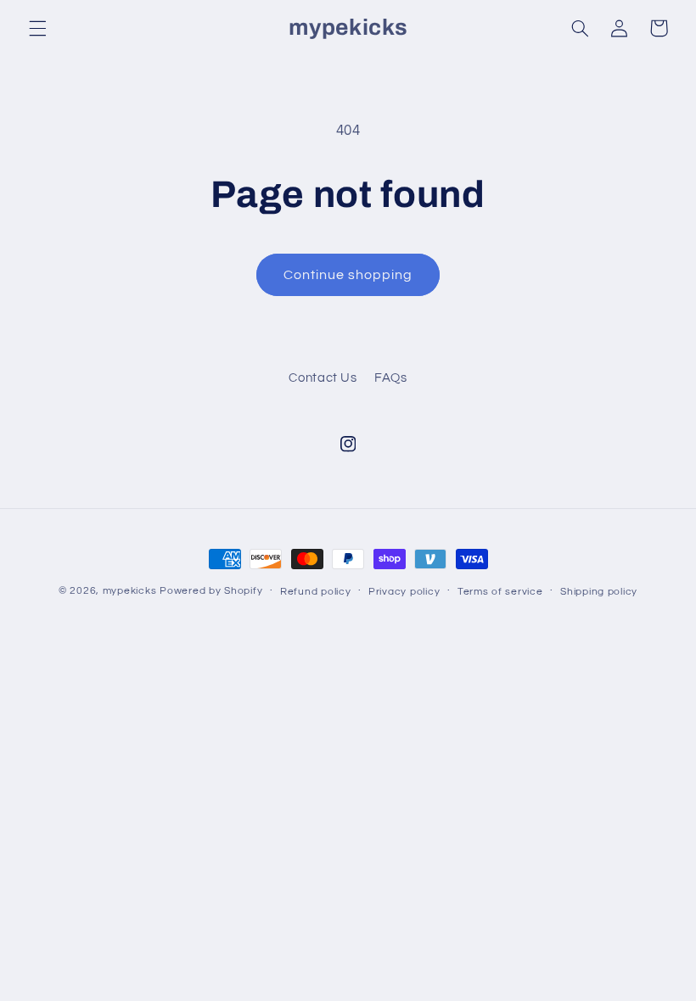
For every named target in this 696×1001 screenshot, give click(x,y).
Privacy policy (404, 591)
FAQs (390, 378)
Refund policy (315, 591)
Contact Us (322, 378)
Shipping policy (598, 591)
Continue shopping (348, 275)
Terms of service (500, 591)
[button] (37, 28)
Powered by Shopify (211, 591)
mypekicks (130, 591)
